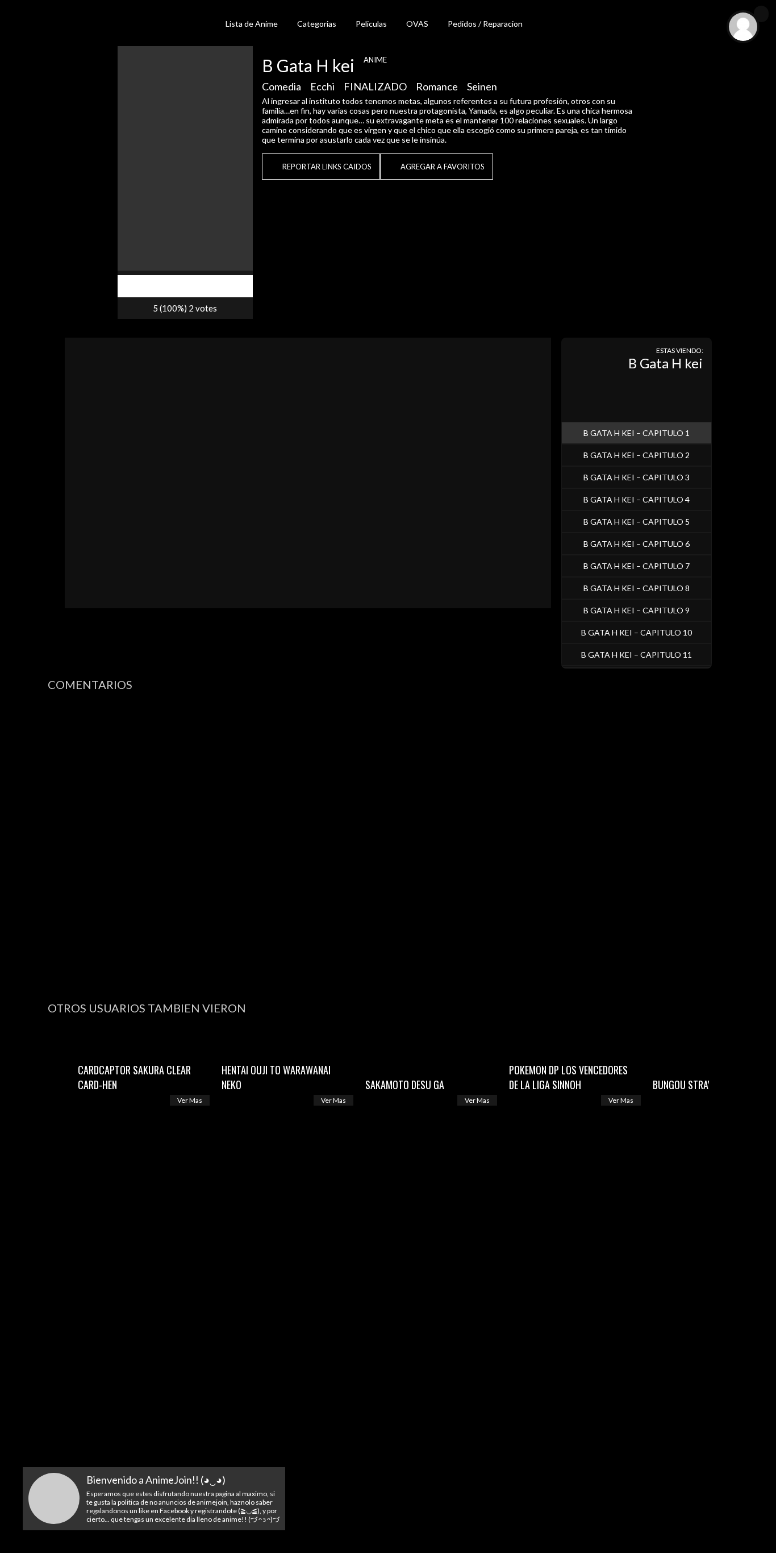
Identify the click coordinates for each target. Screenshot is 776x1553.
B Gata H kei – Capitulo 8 (636, 588)
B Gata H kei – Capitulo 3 (636, 477)
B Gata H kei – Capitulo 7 (636, 566)
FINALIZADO (375, 86)
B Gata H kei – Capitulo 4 (636, 499)
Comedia (281, 86)
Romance (437, 86)
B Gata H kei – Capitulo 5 (636, 521)
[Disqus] (387, 842)
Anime (375, 59)
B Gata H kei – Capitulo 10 (636, 632)
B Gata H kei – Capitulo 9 (636, 610)
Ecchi (322, 86)
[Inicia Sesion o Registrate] (761, 14)
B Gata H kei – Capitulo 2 (636, 455)
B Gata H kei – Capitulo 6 (636, 544)
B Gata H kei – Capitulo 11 (636, 654)
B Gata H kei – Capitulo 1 (636, 433)
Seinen (482, 86)
